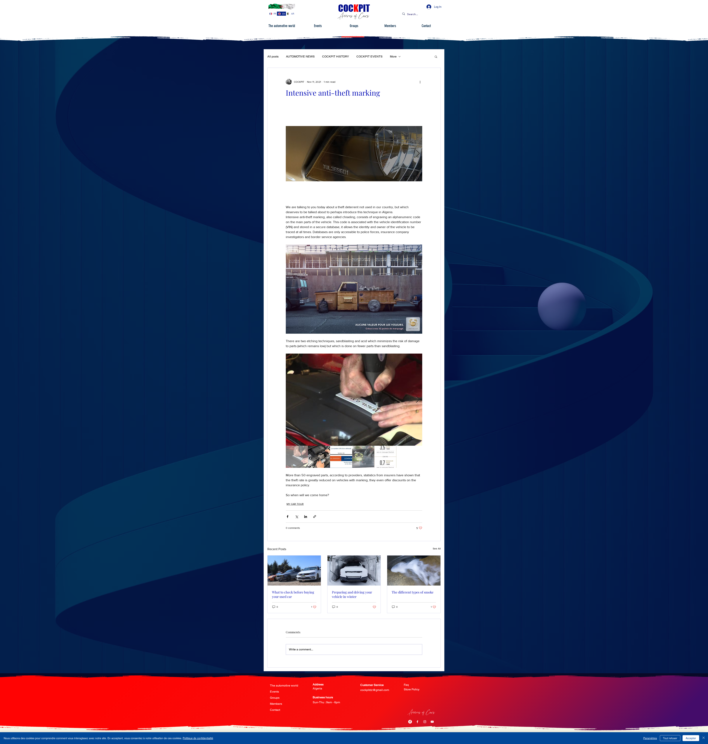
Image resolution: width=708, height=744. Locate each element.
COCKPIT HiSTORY (335, 56)
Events (274, 691)
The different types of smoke (412, 592)
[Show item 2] (319, 457)
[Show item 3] (341, 457)
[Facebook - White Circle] (410, 722)
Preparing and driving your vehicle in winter (352, 594)
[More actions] (420, 82)
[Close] (703, 738)
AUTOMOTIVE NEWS (300, 56)
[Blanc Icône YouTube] (432, 722)
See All (437, 548)
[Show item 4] (363, 457)
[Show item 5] (385, 457)
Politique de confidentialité (198, 738)
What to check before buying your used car (293, 594)
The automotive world (284, 685)
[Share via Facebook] (287, 516)
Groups (275, 697)
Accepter (691, 738)
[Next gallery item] (418, 153)
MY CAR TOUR (295, 503)
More (393, 56)
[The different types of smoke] (413, 570)
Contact (275, 710)
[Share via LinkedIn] (305, 516)
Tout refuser (670, 738)
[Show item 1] (297, 457)
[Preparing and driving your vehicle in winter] (354, 570)
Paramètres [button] (650, 738)
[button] (436, 56)
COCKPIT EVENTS (369, 56)
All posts (273, 56)
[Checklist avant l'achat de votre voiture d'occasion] (294, 570)
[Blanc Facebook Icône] (417, 722)
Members (276, 703)
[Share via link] (314, 516)
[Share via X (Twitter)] (296, 516)
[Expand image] (362, 153)
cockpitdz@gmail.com (374, 690)
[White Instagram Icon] (425, 722)
